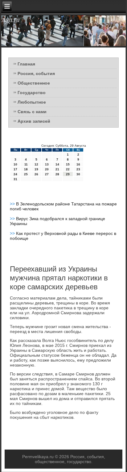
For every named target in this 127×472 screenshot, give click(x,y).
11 (26, 164)
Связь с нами (32, 111)
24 (15, 174)
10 (15, 164)
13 (47, 164)
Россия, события (36, 73)
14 (57, 164)
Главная (26, 63)
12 (36, 164)
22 (68, 169)
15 (68, 164)
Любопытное (32, 102)
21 (57, 169)
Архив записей (34, 121)
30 (78, 174)
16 (78, 164)
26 (36, 174)
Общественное (34, 83)
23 (78, 169)
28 (57, 174)
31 (15, 179)
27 (47, 174)
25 (26, 174)
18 (26, 169)
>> (13, 203)
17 (15, 169)
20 (47, 169)
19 (36, 169)
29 (68, 174)
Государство (32, 92)
